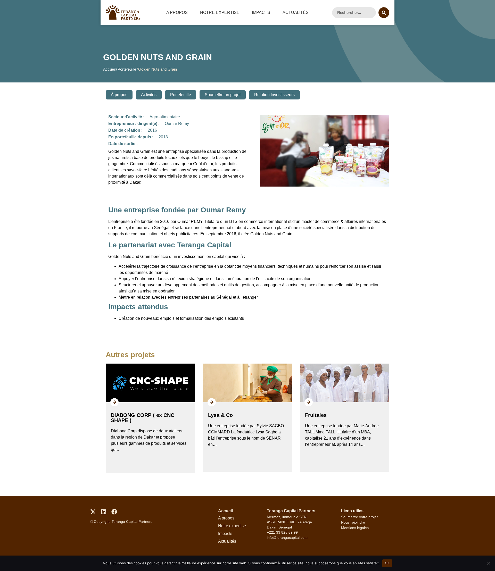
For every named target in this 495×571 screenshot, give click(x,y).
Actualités (296, 12)
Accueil (109, 69)
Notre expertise (220, 12)
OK (387, 563)
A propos (177, 12)
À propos (119, 95)
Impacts (261, 12)
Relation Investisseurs (274, 95)
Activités (148, 95)
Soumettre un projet (223, 95)
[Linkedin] (103, 512)
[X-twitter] (93, 512)
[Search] (383, 12)
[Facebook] (114, 512)
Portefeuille (127, 69)
